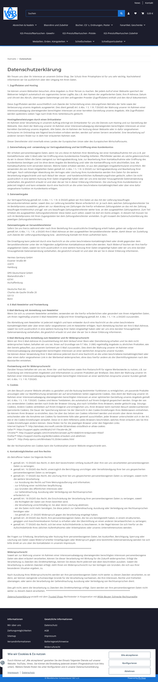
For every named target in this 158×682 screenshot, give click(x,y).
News (137, 2)
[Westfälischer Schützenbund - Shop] (10, 13)
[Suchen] (121, 13)
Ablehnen (130, 671)
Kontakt (149, 2)
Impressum (13, 672)
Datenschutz (28, 672)
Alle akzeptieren (129, 655)
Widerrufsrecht (52, 646)
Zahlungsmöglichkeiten (19, 630)
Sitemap (11, 635)
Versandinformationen (19, 641)
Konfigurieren (129, 663)
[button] (128, 13)
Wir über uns (14, 625)
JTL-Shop (142, 678)
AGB (46, 630)
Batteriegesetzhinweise (56, 641)
